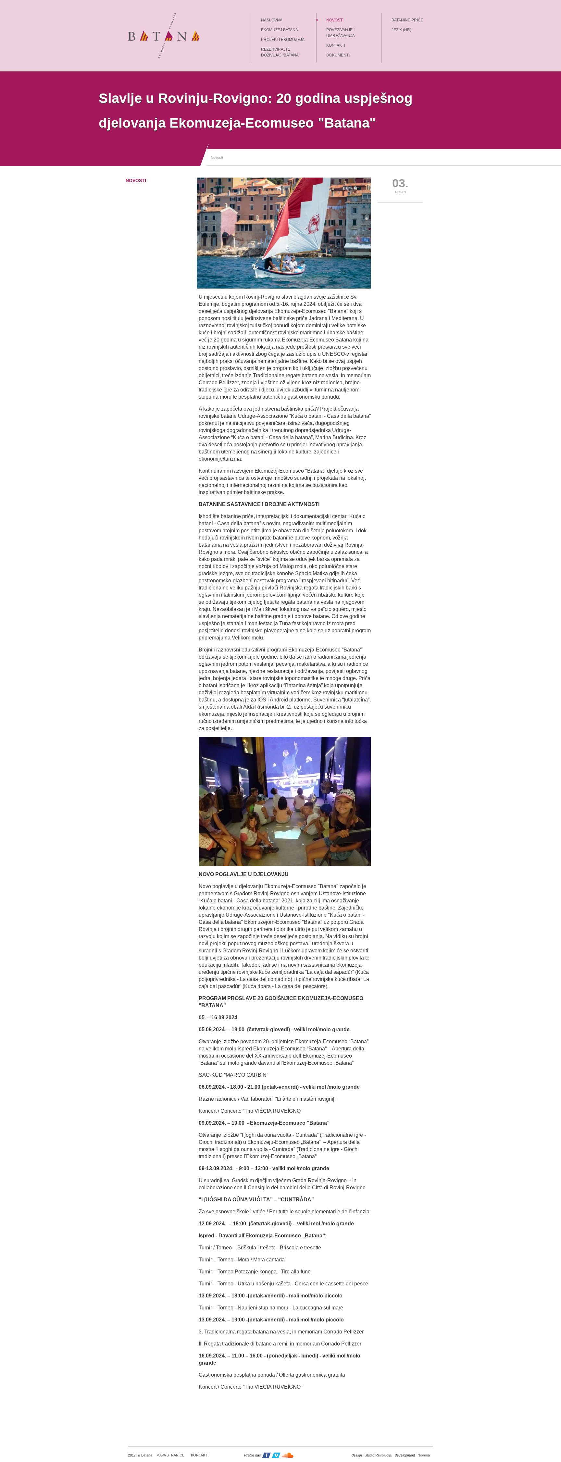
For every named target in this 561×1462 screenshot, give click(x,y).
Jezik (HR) (401, 30)
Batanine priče (407, 20)
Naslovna (271, 20)
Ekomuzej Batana (279, 30)
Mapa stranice (170, 1455)
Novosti (334, 20)
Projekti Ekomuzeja (283, 39)
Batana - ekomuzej (163, 35)
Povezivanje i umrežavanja (340, 33)
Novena (412, 1455)
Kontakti (335, 45)
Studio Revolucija (372, 1455)
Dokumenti (338, 55)
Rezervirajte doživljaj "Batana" (280, 52)
